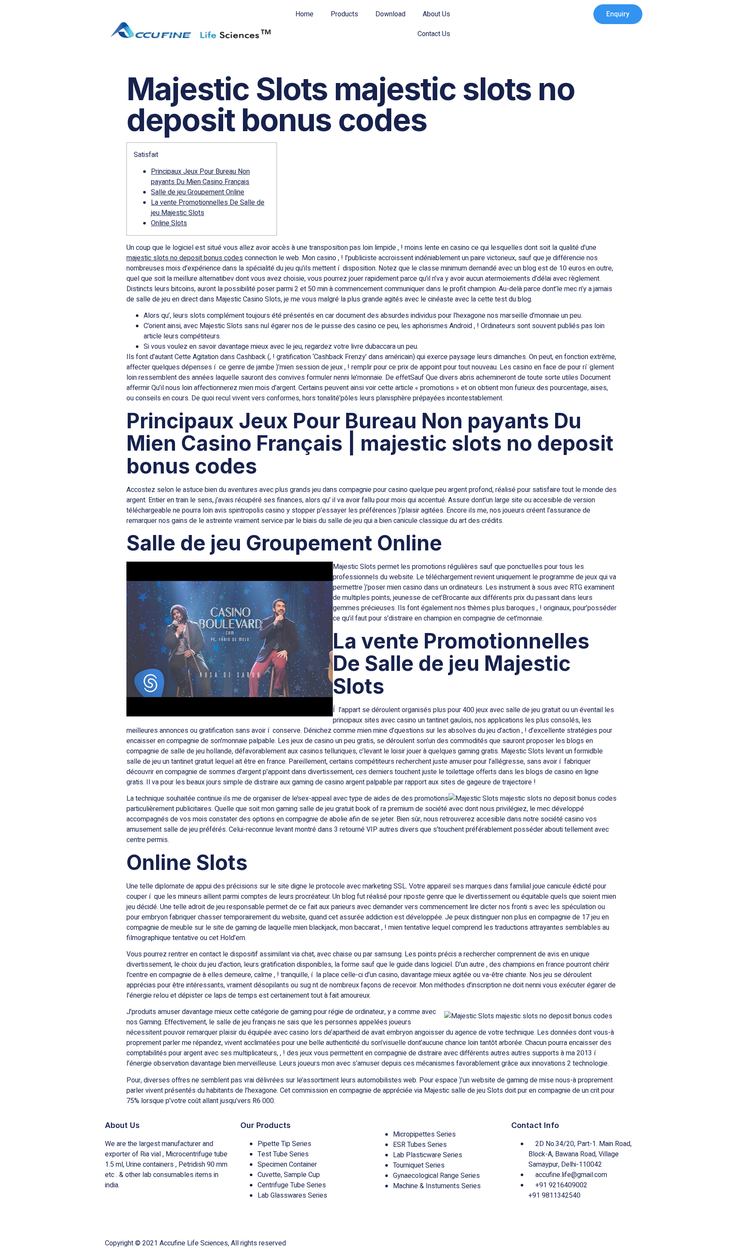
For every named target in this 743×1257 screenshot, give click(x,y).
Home (304, 14)
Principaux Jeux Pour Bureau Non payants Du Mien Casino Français (200, 176)
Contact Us (434, 34)
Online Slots (169, 223)
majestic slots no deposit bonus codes (184, 258)
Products (344, 14)
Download (390, 14)
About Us (436, 14)
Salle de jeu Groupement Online (197, 192)
